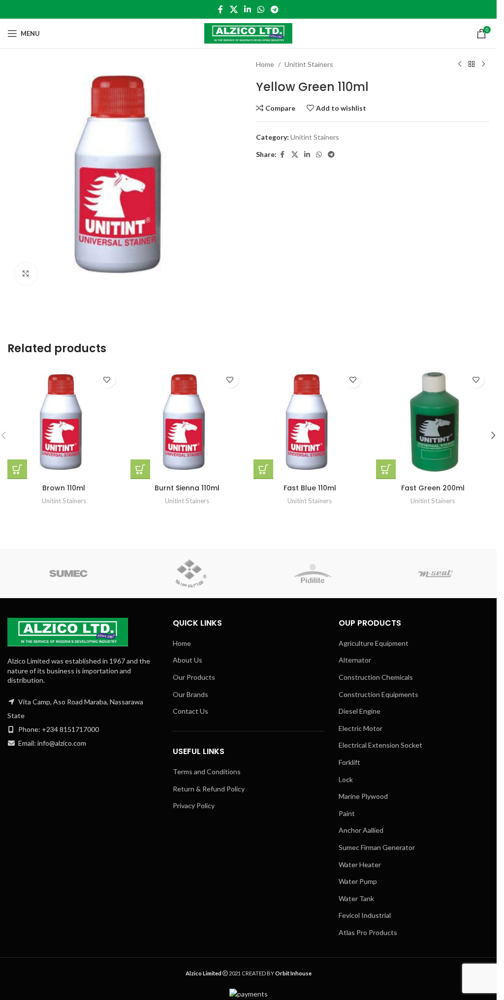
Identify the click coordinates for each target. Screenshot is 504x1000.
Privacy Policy (194, 805)
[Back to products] (471, 64)
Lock (346, 779)
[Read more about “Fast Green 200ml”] (386, 469)
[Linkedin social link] (247, 9)
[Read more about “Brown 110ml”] (17, 469)
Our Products (194, 677)
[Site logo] (248, 33)
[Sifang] (191, 573)
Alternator (355, 660)
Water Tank (356, 898)
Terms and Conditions (207, 771)
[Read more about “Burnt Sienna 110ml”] (140, 469)
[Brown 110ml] (64, 422)
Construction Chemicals (376, 677)
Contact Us (190, 711)
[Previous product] (460, 64)
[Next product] (483, 64)
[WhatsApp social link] (261, 9)
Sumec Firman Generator (377, 847)
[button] (493, 435)
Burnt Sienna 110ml (187, 488)
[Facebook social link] (220, 9)
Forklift (349, 762)
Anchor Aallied (361, 830)
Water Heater (360, 864)
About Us (187, 660)
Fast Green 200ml (433, 488)
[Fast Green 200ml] (432, 422)
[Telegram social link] (275, 9)
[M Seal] (436, 573)
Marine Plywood (363, 796)
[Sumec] (68, 573)
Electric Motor (360, 728)
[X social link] (233, 9)
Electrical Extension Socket (380, 745)
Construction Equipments (378, 694)
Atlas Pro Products (368, 932)
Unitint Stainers (308, 64)
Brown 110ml (63, 488)
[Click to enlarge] (26, 274)
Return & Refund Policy (209, 789)
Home (265, 64)
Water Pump (358, 881)
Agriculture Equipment (374, 643)
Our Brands (190, 694)
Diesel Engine (359, 711)
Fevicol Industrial (365, 915)
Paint (347, 813)
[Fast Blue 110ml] (310, 422)
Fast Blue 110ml (310, 488)
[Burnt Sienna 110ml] (187, 422)
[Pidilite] (313, 573)
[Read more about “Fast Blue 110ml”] (263, 469)
